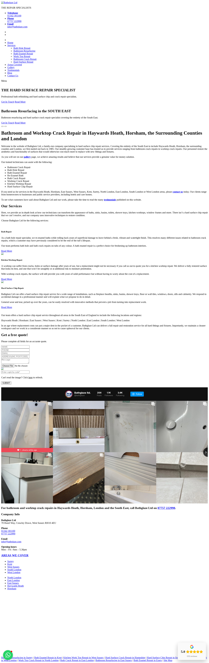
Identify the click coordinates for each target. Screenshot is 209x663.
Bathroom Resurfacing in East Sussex (113, 660)
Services (11, 45)
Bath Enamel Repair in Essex (148, 660)
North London (14, 577)
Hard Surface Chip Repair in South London (168, 657)
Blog (9, 73)
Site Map (168, 660)
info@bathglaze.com (11, 541)
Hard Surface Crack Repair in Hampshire (125, 657)
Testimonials (13, 70)
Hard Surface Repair (23, 62)
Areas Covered (14, 64)
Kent (9, 564)
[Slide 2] (5, 126)
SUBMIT (6, 383)
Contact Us (12, 75)
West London (13, 572)
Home (10, 42)
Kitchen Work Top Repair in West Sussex (83, 657)
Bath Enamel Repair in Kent (48, 657)
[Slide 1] (2, 126)
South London (14, 569)
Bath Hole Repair (21, 48)
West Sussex (13, 567)
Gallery (11, 67)
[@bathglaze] (69, 394)
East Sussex (13, 583)
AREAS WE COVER (14, 555)
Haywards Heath (15, 586)
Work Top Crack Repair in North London (38, 660)
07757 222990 (166, 508)
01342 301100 (8, 530)
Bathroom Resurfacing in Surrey (17, 657)
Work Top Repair (21, 56)
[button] (8, 655)
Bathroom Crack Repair (25, 59)
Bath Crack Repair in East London (77, 660)
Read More (20, 102)
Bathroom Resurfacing (24, 51)
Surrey (10, 561)
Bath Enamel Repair (23, 53)
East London (13, 580)
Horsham (11, 588)
